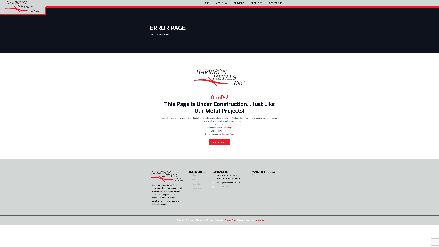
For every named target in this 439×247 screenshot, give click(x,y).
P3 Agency (259, 220)
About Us (221, 3)
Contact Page (228, 134)
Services (239, 3)
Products (256, 3)
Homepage (227, 128)
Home (206, 3)
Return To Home (219, 142)
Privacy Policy (230, 220)
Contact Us (275, 3)
